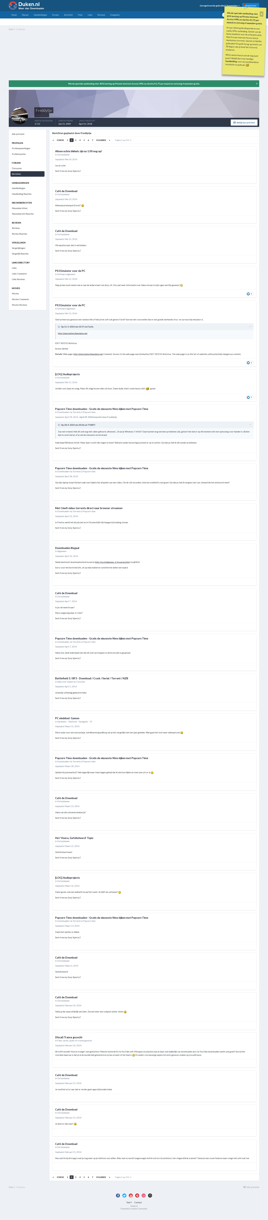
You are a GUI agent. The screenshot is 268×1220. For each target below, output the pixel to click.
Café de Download (66, 191)
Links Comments (19, 273)
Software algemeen (66, 274)
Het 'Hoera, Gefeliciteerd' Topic (74, 837)
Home (14, 15)
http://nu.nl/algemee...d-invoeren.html (112, 562)
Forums (55, 15)
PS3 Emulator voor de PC (70, 270)
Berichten (16, 174)
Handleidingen (40, 15)
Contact (138, 1202)
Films (80, 15)
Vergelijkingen (18, 248)
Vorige (60, 140)
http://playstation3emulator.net (72, 333)
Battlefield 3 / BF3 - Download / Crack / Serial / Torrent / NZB (91, 678)
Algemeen (61, 551)
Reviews (101, 15)
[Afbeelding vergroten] (82, 205)
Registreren (250, 5)
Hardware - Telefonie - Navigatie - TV (74, 721)
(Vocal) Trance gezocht (68, 1037)
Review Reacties (19, 234)
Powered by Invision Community (134, 1209)
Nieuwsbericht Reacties (23, 213)
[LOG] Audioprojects (67, 374)
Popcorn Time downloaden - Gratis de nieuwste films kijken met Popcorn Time (101, 408)
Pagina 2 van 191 (122, 140)
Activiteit (68, 15)
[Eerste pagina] (53, 140)
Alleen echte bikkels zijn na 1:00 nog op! (78, 151)
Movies (15, 293)
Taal (128, 1202)
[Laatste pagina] (110, 140)
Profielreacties (19, 154)
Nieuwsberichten (19, 208)
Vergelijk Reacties (20, 253)
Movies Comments (20, 299)
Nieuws (25, 15)
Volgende (101, 140)
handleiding (231, 61)
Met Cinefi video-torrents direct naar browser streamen (88, 508)
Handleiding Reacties (22, 194)
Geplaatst (66, 159)
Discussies (17, 168)
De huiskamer (63, 154)
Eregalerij (114, 15)
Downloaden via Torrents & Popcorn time (76, 412)
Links (90, 15)
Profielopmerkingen (21, 148)
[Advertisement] (59, 57)
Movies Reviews (19, 305)
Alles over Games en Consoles (71, 681)
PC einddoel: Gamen (67, 718)
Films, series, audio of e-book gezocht (74, 1040)
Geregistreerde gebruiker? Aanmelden (219, 5)
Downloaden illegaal (67, 547)
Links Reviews (18, 279)
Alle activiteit (18, 134)
